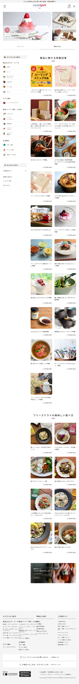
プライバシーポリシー (46, 674)
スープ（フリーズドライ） (10, 626)
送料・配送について (64, 626)
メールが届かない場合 (64, 640)
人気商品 (39, 624)
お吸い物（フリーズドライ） (11, 633)
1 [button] (21, 38)
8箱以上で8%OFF (41, 631)
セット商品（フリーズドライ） (12, 637)
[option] (27, 26)
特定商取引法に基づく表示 (55, 672)
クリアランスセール (42, 633)
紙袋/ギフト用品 (24, 649)
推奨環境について (63, 644)
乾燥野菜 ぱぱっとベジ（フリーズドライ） (28, 631)
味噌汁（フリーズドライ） (10, 624)
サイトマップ (59, 674)
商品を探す (21, 46)
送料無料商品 (40, 628)
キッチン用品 (23, 647)
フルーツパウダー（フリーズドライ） (28, 635)
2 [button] (24, 38)
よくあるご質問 (7, 181)
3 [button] (27, 38)
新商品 (38, 621)
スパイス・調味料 (24, 638)
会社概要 (43, 672)
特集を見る (57, 46)
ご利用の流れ (62, 621)
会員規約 (67, 674)
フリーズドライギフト (9, 647)
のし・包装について (64, 637)
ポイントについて (63, 632)
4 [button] (30, 38)
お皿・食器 (22, 645)
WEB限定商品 (40, 626)
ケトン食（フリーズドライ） (11, 635)
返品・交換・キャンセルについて (67, 629)
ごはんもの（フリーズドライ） (28, 624)
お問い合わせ (6, 185)
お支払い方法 (62, 624)
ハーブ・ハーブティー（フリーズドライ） (28, 627)
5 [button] (33, 38)
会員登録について (63, 642)
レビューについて (63, 635)
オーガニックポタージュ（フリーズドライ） (12, 629)
